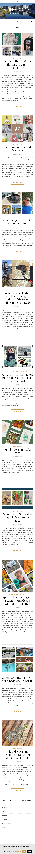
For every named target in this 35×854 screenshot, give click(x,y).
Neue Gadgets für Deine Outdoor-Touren (17, 221)
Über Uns (4, 807)
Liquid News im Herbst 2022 (18, 451)
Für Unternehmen (7, 823)
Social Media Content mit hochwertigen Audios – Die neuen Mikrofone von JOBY (17, 297)
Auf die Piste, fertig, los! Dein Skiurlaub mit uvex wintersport (17, 378)
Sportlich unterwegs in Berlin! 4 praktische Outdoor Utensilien (17, 600)
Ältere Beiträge (9, 800)
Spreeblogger (17, 9)
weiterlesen (17, 106)
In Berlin (12, 594)
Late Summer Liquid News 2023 (17, 148)
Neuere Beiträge (25, 800)
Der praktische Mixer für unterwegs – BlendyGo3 (17, 64)
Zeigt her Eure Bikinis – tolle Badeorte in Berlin (17, 679)
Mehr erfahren (17, 851)
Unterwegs (23, 371)
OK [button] (24, 851)
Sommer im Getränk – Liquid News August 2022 (17, 517)
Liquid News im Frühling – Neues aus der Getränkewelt (17, 755)
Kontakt (4, 827)
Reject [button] (29, 851)
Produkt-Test (17, 58)
